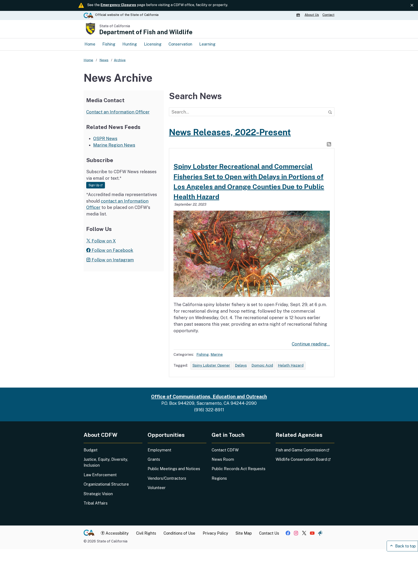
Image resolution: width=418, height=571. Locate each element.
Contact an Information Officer (118, 111)
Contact (328, 15)
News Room (223, 459)
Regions (219, 478)
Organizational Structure (106, 484)
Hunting (129, 44)
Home (89, 44)
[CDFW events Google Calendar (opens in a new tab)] (298, 15)
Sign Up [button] (97, 185)
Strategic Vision (98, 493)
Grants (154, 459)
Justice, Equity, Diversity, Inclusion (106, 462)
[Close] (412, 5)
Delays (241, 365)
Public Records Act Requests (238, 468)
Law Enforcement (100, 475)
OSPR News (105, 138)
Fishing (108, 44)
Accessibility (117, 533)
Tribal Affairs (96, 503)
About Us (312, 15)
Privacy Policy (215, 533)
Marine (217, 354)
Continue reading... (311, 343)
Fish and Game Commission (305, 449)
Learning (207, 44)
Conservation (180, 44)
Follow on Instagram (112, 259)
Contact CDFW (225, 450)
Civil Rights (146, 533)
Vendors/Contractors (167, 478)
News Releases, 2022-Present (230, 132)
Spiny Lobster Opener (211, 365)
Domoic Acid (262, 365)
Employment (159, 450)
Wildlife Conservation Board (305, 459)
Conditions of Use (179, 533)
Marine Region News (114, 144)
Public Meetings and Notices (174, 468)
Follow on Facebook (112, 250)
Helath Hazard (290, 365)
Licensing (153, 44)
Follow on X (103, 240)
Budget (91, 450)
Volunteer (157, 487)
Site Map (244, 533)
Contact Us (269, 533)
